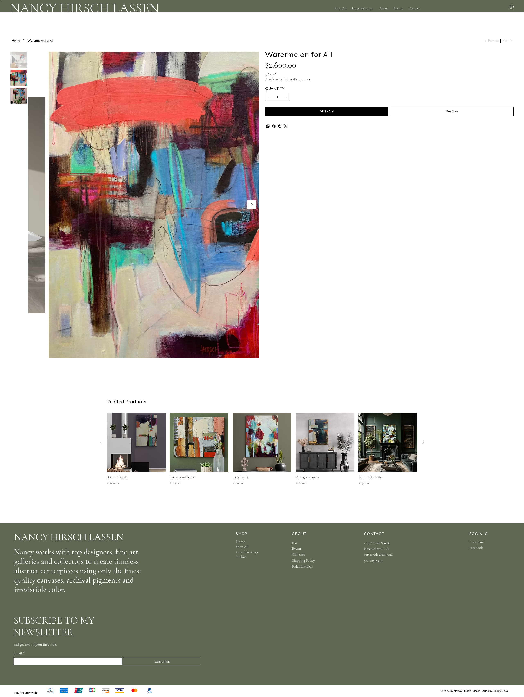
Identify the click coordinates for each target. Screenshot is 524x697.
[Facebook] (273, 126)
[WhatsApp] (267, 126)
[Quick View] (136, 442)
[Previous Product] (100, 442)
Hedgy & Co (500, 691)
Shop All (242, 546)
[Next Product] (423, 442)
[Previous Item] (35, 204)
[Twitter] (285, 126)
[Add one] (286, 97)
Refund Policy (302, 566)
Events (297, 548)
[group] (262, 449)
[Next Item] (251, 204)
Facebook (476, 547)
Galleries (298, 554)
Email (19, 653)
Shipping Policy (303, 560)
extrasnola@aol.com (378, 554)
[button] (383, 8)
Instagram (476, 541)
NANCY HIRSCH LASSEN (84, 8)
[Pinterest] (279, 126)
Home (240, 541)
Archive (241, 557)
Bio (294, 542)
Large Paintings (247, 551)
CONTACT (374, 533)
